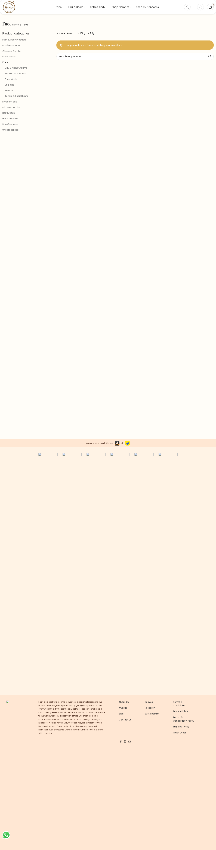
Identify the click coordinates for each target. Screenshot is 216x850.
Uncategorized (10, 129)
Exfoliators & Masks (15, 73)
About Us (124, 702)
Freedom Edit (9, 101)
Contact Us (125, 719)
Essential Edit (9, 56)
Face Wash (11, 79)
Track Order (179, 732)
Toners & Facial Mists (16, 96)
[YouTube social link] (129, 741)
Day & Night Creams (16, 67)
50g (92, 33)
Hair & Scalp (8, 112)
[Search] (200, 7)
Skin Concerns (10, 124)
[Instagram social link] (125, 741)
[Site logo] (8, 7)
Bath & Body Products (14, 39)
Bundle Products (11, 45)
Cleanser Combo (11, 51)
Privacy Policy (180, 711)
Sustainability (152, 713)
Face (5, 62)
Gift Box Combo (11, 107)
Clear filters (65, 34)
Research (150, 707)
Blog (121, 713)
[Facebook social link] (121, 741)
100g (82, 33)
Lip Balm (9, 84)
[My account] (187, 7)
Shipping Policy (181, 726)
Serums (9, 90)
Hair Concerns (10, 118)
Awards (123, 707)
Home (15, 24)
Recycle (149, 702)
